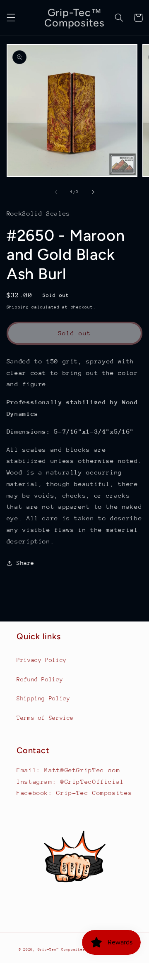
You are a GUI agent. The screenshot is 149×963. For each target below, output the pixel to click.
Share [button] (25, 563)
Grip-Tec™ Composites (61, 949)
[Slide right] (93, 192)
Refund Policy (40, 679)
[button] (10, 17)
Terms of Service (45, 717)
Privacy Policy (42, 660)
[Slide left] (56, 192)
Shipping (18, 307)
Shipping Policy (43, 698)
